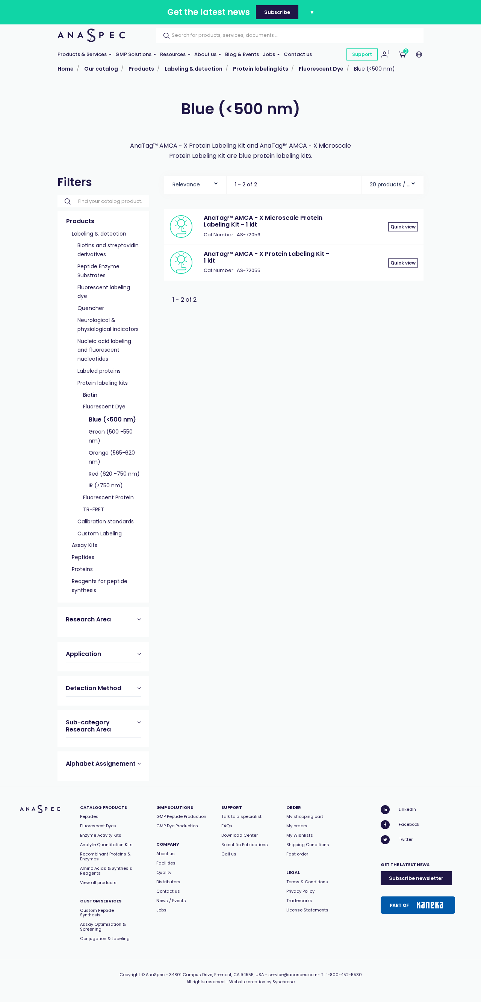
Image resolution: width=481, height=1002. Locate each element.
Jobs (269, 54)
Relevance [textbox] (186, 184)
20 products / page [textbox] (390, 184)
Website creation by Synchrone (262, 982)
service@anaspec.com (293, 975)
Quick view (403, 227)
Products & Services (82, 54)
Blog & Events (242, 54)
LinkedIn (407, 809)
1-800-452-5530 (344, 975)
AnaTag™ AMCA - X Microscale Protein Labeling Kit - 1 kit (263, 221)
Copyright (129, 975)
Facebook (409, 824)
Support (362, 54)
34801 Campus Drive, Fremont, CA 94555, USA (216, 975)
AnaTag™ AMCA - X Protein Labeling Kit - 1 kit (266, 257)
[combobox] (195, 183)
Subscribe (277, 12)
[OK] (164, 36)
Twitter (406, 839)
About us (206, 54)
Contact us (298, 54)
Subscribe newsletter (416, 878)
